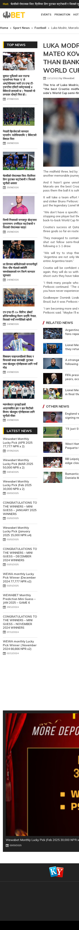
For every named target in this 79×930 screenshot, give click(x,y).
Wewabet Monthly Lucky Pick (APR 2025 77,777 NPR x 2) (18, 442)
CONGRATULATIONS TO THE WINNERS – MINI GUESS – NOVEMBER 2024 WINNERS (20, 622)
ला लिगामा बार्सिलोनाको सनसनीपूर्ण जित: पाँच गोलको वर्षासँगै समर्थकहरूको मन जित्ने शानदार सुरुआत (20, 269)
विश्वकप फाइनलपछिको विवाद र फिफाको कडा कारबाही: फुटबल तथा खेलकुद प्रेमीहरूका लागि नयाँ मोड (20, 362)
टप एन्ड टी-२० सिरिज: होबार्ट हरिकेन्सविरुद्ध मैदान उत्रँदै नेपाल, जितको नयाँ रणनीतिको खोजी (19, 315)
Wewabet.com (14, 15)
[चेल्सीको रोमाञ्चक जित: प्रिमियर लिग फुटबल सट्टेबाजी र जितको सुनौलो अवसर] (19, 161)
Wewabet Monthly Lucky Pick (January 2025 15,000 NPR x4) (17, 531)
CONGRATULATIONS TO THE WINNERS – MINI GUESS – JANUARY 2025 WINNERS (20, 508)
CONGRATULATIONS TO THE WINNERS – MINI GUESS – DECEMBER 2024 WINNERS (20, 554)
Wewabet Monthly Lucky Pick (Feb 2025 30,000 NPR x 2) (17, 485)
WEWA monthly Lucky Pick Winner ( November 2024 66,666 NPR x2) (20, 645)
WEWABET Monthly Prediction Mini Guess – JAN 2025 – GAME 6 (19, 598)
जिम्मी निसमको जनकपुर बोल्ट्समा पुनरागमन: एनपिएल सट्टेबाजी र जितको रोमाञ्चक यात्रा (20, 223)
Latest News (19, 431)
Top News (16, 45)
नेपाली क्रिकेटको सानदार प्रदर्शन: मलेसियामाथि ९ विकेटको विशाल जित (19, 135)
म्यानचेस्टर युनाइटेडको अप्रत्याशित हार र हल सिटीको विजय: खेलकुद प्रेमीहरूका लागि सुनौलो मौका (19, 410)
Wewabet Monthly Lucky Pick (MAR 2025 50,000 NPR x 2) (18, 463)
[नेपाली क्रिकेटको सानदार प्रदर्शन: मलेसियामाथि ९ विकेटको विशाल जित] (19, 116)
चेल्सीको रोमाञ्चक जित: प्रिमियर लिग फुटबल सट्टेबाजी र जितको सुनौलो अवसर (19, 179)
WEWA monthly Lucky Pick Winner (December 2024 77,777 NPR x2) (19, 577)
